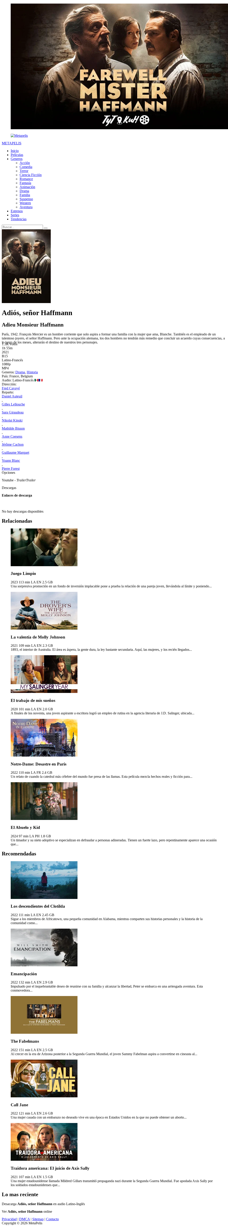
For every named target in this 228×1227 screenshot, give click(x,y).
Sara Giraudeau (13, 412)
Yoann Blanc (11, 460)
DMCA (24, 1219)
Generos (16, 159)
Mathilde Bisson (13, 428)
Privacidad (9, 1219)
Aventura (26, 207)
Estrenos (17, 211)
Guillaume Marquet (15, 452)
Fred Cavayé (11, 388)
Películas (17, 155)
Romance (26, 179)
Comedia (26, 167)
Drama (24, 191)
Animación (27, 187)
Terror (24, 171)
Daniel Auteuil (12, 396)
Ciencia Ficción (31, 175)
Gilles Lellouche (13, 404)
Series (15, 215)
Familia (25, 195)
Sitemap (38, 1219)
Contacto (52, 1219)
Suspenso (26, 199)
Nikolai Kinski (12, 420)
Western (25, 203)
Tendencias (18, 219)
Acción (25, 163)
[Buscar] (45, 228)
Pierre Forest (11, 468)
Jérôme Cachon (13, 444)
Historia (32, 372)
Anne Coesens (12, 436)
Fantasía (25, 183)
